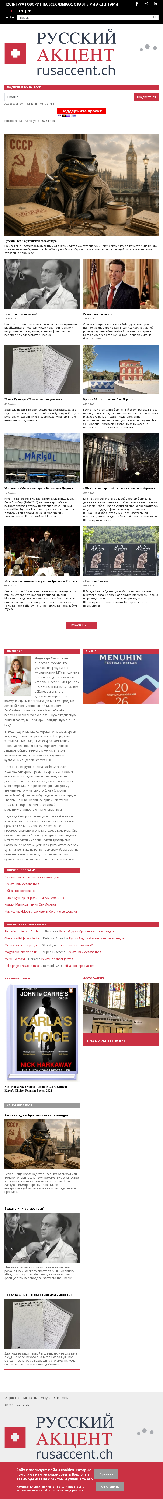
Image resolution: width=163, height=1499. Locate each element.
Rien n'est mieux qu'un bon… (24, 931)
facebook (136, 3)
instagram (146, 3)
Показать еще (81, 625)
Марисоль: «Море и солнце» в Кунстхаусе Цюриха (40, 911)
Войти (10, 17)
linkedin (155, 3)
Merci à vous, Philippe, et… (22, 945)
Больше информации (67, 1490)
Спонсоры (61, 1397)
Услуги (46, 1397)
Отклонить (110, 1487)
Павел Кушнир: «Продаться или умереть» (34, 898)
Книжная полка (17, 978)
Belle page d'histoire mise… (23, 966)
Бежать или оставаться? (22, 884)
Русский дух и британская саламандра (31, 877)
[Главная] (81, 52)
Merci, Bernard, (15, 959)
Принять (106, 1474)
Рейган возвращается (20, 891)
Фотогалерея (94, 978)
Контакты (30, 1397)
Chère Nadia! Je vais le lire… (23, 938)
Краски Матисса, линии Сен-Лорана (30, 904)
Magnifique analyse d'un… (22, 952)
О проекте (12, 1397)
